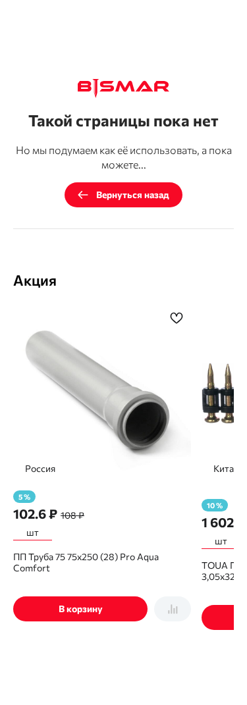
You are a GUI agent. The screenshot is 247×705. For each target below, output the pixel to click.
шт (32, 532)
